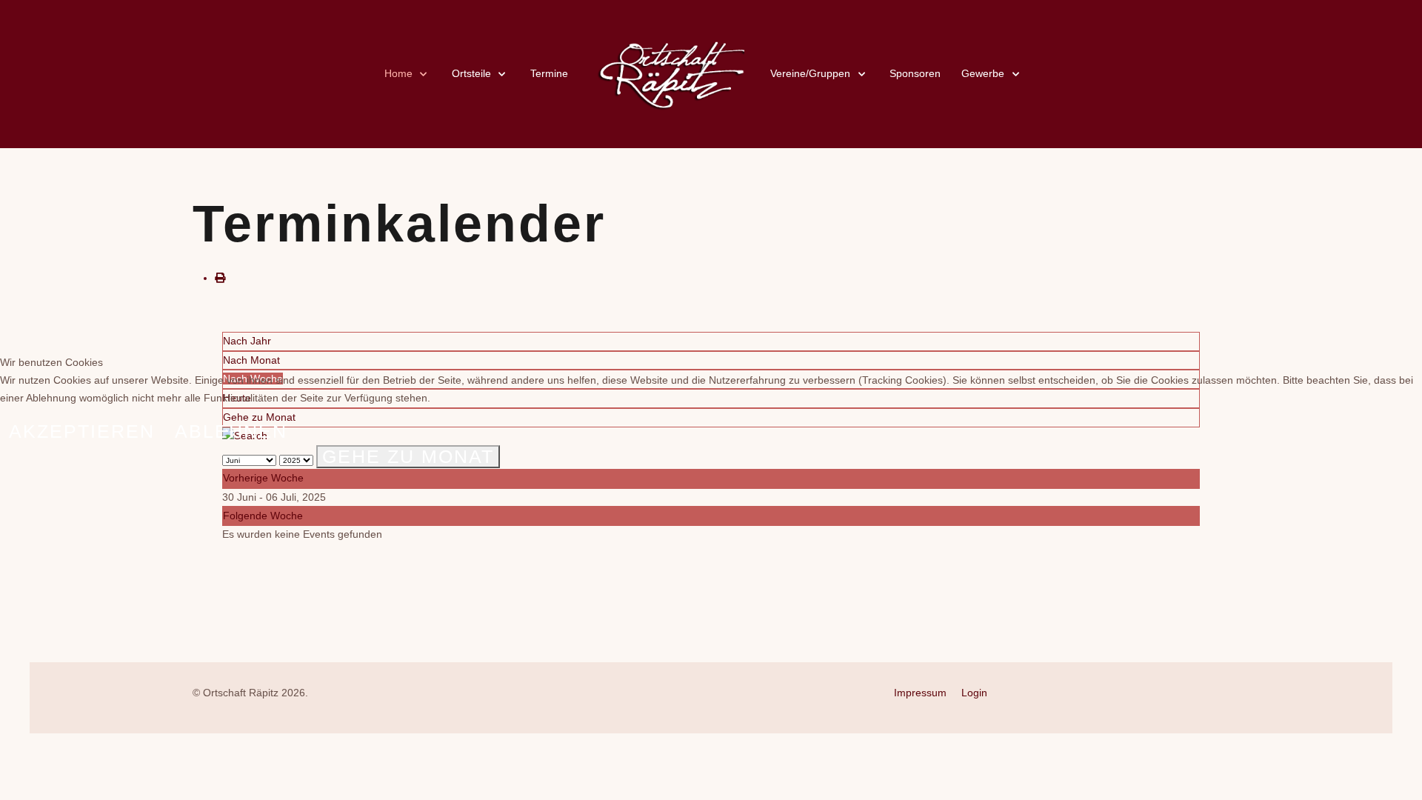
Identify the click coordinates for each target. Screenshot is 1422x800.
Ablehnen (231, 431)
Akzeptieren (82, 431)
